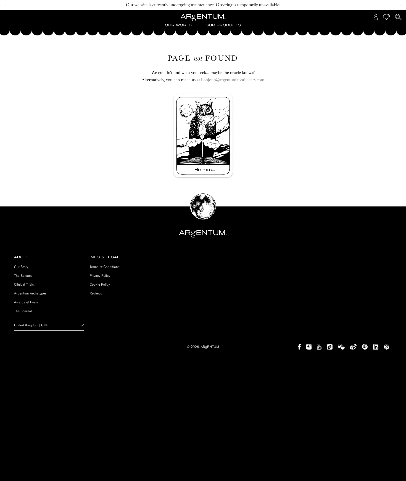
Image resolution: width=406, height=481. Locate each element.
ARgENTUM (210, 347)
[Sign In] (376, 17)
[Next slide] (399, 5)
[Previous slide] (7, 5)
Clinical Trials (24, 284)
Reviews (96, 293)
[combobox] (49, 325)
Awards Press (26, 302)
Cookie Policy (100, 284)
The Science (23, 275)
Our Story (21, 267)
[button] (178, 25)
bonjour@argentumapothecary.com (232, 79)
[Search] (398, 17)
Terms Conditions (105, 267)
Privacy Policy (100, 275)
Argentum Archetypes (30, 293)
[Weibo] (353, 347)
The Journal (23, 311)
